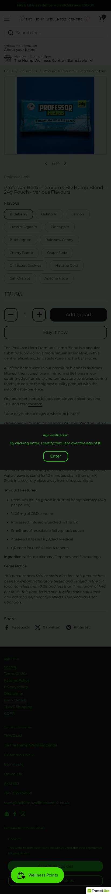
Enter (55, 456)
